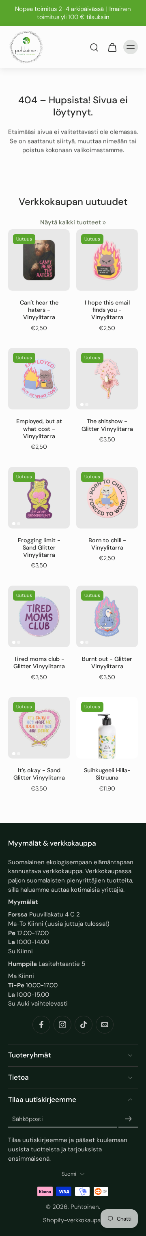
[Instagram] (62, 1025)
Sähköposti (27, 1119)
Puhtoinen (85, 1207)
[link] (104, 222)
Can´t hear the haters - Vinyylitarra (39, 310)
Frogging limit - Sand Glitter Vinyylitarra (39, 548)
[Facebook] (41, 1025)
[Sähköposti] (105, 1025)
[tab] (82, 404)
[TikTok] (83, 1025)
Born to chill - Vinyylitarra (107, 544)
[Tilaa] (128, 1119)
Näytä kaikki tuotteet (70, 222)
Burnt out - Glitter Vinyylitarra (107, 662)
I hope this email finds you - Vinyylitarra (107, 310)
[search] (94, 47)
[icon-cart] (112, 47)
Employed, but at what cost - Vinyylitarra (39, 429)
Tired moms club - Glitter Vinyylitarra (39, 662)
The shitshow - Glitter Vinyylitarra (107, 425)
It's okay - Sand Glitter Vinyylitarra (39, 774)
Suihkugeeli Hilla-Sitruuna (107, 774)
